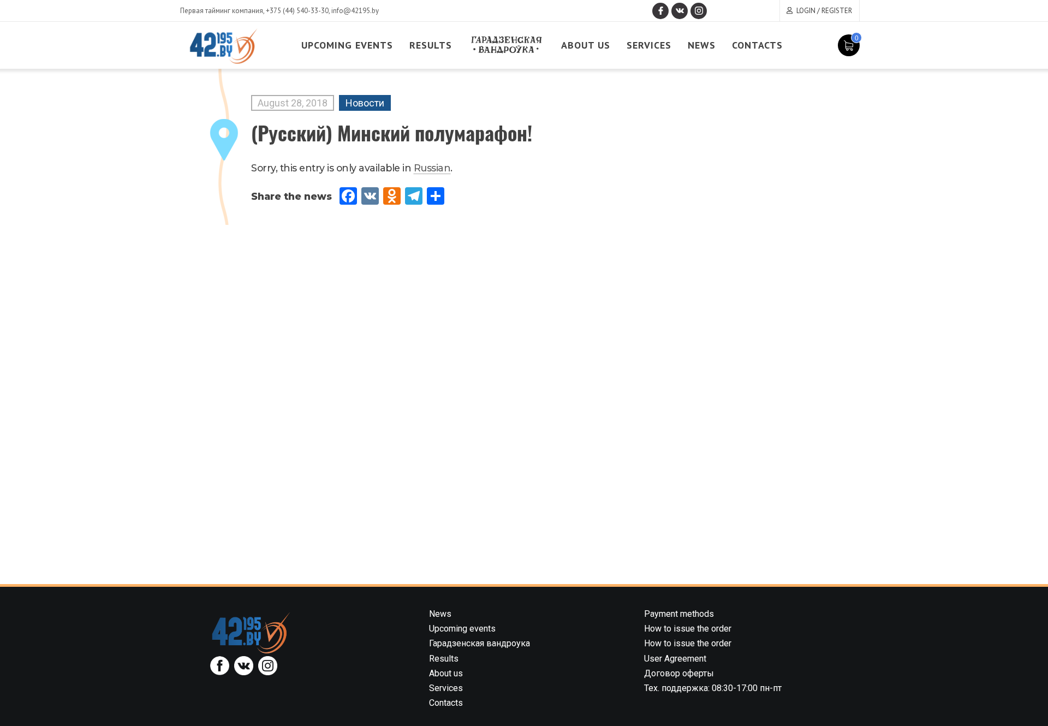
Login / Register (824, 10)
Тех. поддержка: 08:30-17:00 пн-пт (713, 688)
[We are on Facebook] (660, 11)
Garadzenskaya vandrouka (506, 45)
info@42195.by (355, 10)
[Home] (251, 632)
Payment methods (679, 614)
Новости (365, 103)
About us (585, 45)
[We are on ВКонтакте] (679, 11)
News (702, 45)
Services (649, 45)
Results (430, 45)
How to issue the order (687, 628)
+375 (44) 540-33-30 (297, 10)
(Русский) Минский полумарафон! (391, 132)
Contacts (757, 45)
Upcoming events (347, 45)
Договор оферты (679, 673)
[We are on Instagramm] (698, 11)
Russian (432, 168)
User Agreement (675, 658)
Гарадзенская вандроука (479, 643)
